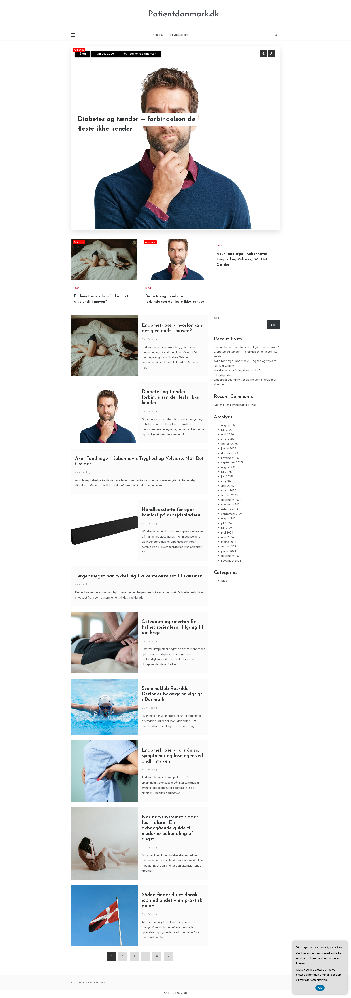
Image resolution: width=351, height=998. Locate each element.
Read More (265, 124)
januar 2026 (228, 405)
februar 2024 (229, 503)
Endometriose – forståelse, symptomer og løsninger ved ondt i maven (172, 712)
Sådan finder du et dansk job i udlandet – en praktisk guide (172, 857)
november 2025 (231, 414)
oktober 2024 (229, 465)
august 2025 (229, 423)
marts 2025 (228, 447)
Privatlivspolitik (179, 34)
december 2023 (231, 512)
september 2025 (232, 419)
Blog (83, 53)
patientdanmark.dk (146, 53)
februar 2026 (229, 400)
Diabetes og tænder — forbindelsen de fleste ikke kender (170, 354)
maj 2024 (227, 489)
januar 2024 (228, 507)
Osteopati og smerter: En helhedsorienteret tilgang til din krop (172, 584)
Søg (216, 274)
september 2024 (232, 470)
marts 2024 (228, 498)
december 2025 (231, 409)
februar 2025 (229, 451)
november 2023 (231, 517)
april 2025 (227, 442)
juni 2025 (227, 433)
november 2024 (231, 461)
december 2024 (231, 456)
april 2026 (227, 391)
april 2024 (227, 493)
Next (271, 53)
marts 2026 (228, 395)
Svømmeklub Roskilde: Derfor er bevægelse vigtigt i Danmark (172, 651)
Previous (263, 53)
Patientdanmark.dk (183, 14)
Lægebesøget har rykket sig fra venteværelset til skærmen (139, 532)
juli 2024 (226, 479)
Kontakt (158, 34)
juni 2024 (227, 484)
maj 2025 (227, 437)
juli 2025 (226, 428)
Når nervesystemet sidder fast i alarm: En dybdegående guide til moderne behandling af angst (170, 784)
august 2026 (229, 381)
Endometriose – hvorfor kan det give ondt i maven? (134, 124)
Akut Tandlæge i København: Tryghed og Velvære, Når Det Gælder (242, 216)
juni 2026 (227, 386)
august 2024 (229, 475)
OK (320, 987)
